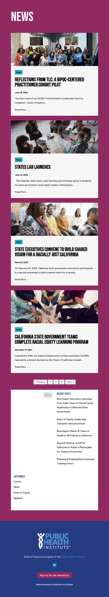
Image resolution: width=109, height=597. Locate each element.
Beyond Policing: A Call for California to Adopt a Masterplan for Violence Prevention (74, 447)
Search (48, 395)
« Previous (40, 382)
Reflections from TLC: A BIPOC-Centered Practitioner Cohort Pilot (49, 82)
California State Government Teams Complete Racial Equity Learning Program (51, 339)
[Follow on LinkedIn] (54, 565)
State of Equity (22, 492)
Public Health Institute (73, 556)
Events (17, 481)
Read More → (22, 109)
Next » (70, 382)
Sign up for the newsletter (54, 575)
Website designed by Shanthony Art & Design (54, 584)
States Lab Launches (33, 167)
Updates (18, 498)
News (18, 72)
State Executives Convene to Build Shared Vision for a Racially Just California (51, 252)
